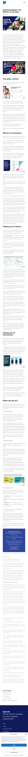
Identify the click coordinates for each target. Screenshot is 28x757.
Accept (14, 745)
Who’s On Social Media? (7, 698)
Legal (4, 723)
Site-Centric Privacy (7, 728)
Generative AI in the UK (7, 692)
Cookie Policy (6, 755)
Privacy (4, 726)
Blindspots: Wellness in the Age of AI (10, 700)
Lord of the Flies (6, 696)
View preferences (14, 752)
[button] (26, 734)
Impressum (22, 755)
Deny (14, 748)
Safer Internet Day (6, 694)
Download (14, 548)
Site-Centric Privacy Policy (14, 755)
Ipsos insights (5, 14)
